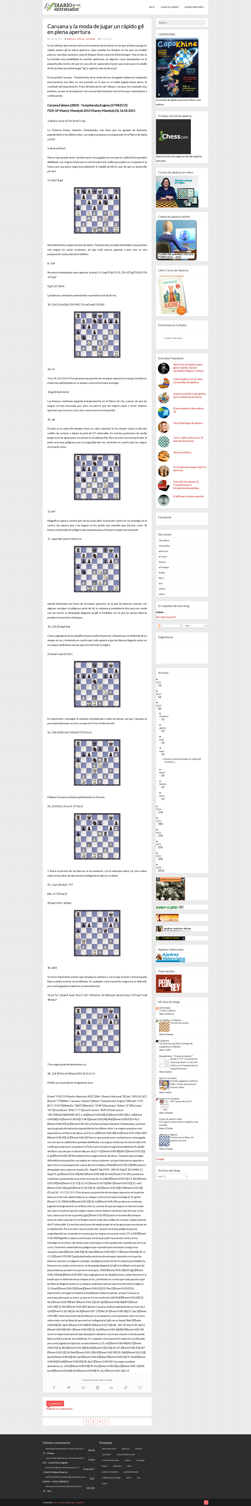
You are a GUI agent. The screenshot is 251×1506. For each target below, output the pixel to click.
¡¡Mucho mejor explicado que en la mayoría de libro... (64, 1458)
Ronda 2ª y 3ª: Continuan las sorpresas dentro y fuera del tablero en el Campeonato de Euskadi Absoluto (184, 1063)
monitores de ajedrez (110, 1472)
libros (161, 578)
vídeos (162, 594)
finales (162, 572)
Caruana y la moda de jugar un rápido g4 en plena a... (183, 760)
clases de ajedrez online (126, 1454)
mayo (162, 751)
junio (162, 739)
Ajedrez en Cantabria (169, 1098)
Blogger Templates (76, 1502)
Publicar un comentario (59, 1408)
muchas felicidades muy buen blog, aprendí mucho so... (65, 1477)
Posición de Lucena (179, 1023)
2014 (159, 809)
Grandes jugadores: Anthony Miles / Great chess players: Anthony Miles (184, 1084)
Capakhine (164, 1041)
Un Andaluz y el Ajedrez (170, 1020)
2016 (159, 694)
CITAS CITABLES (167, 1010)
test (161, 583)
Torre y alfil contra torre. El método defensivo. (188, 439)
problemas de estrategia (111, 1478)
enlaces (162, 562)
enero (163, 795)
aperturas (71, 39)
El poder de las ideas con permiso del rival (182, 1139)
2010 (159, 856)
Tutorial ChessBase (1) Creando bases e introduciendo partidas (186, 485)
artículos (81, 39)
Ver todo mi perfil (165, 617)
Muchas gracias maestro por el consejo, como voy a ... (64, 1449)
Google (160, 1159)
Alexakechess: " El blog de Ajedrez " (176, 1056)
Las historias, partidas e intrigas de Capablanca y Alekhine (176, 1045)
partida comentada (131, 1472)
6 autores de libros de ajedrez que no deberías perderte (189, 395)
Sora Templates (59, 1502)
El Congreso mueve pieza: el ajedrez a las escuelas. (178, 1123)
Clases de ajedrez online (170, 1119)
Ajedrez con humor (168, 1078)
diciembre (164, 716)
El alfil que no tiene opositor (188, 496)
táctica (162, 588)
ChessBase (164, 540)
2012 (159, 832)
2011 (159, 844)
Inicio (152, 7)
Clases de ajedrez (170, 7)
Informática (164, 545)
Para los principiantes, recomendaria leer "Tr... (62, 1467)
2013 (159, 821)
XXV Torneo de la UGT (181, 1101)
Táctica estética (182, 452)
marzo (163, 772)
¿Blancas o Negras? (168, 1134)
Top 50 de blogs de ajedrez (188, 423)
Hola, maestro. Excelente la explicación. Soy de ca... (64, 1486)
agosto (163, 728)
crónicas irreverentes (110, 1460)
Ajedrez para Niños (194, 7)
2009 (159, 867)
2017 (159, 682)
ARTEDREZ (165, 1008)
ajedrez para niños (109, 1449)
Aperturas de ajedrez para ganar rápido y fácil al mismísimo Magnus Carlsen (188, 367)
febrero (164, 784)
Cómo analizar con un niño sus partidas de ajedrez (187, 380)
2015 (159, 705)
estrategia (90, 39)
